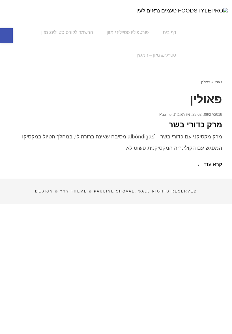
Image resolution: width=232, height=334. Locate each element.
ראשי (218, 82)
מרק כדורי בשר (195, 124)
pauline (165, 114)
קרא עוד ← (209, 164)
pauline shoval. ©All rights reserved (145, 191)
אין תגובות (182, 114)
